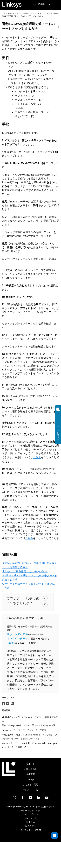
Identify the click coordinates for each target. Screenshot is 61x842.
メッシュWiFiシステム (40, 13)
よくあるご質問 (30, 784)
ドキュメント (30, 818)
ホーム (4, 13)
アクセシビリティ (30, 814)
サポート (30, 763)
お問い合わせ (30, 769)
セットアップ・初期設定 (19, 13)
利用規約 (30, 822)
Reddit (10, 642)
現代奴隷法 (30, 826)
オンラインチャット (18, 638)
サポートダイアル (17, 634)
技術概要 (30, 774)
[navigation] (57, 5)
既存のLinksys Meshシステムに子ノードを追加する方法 (28, 725)
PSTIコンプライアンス (30, 829)
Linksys (9, 769)
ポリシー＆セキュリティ (30, 810)
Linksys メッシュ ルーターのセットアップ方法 (24, 730)
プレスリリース (30, 789)
